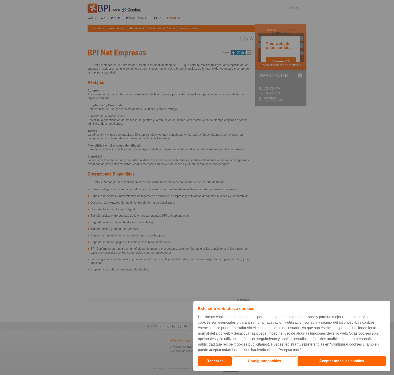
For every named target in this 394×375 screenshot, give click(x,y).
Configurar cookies (264, 361)
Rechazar (215, 361)
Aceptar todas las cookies (341, 361)
